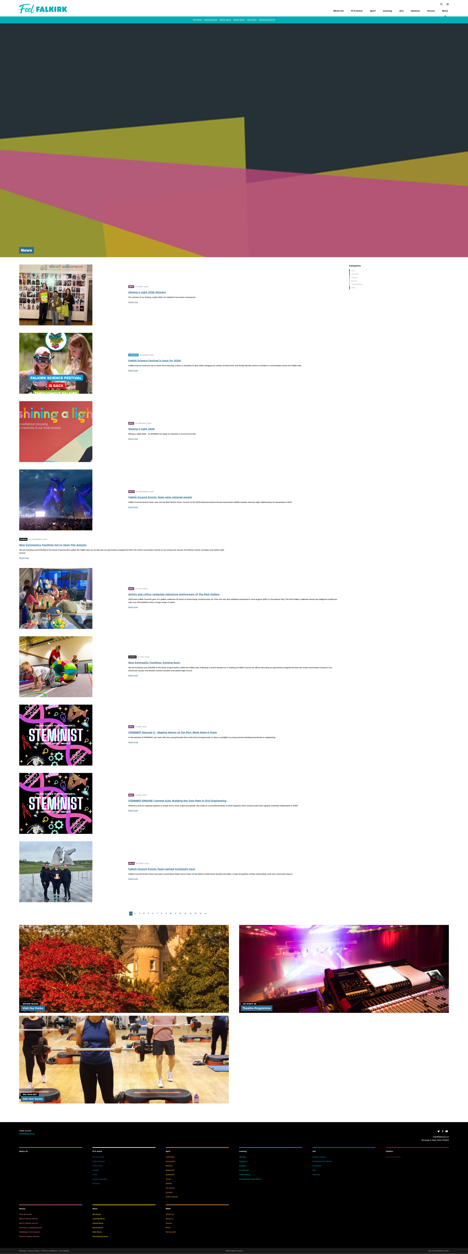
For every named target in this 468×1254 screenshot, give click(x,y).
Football (169, 1192)
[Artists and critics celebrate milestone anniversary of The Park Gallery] (70, 598)
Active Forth (97, 1166)
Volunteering (356, 284)
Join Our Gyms (98, 1157)
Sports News (239, 20)
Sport (373, 10)
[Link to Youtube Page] (446, 1131)
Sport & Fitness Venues (28, 1219)
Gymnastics (170, 1161)
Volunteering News (267, 20)
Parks (95, 1175)
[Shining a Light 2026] (70, 431)
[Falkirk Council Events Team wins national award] (70, 499)
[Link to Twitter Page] (439, 1131)
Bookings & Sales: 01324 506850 (435, 1140)
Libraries (415, 10)
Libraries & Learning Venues (30, 1228)
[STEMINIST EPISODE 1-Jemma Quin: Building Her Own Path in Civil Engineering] (70, 803)
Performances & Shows (322, 1161)
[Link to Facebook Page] (442, 1131)
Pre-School (170, 1188)
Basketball (170, 1175)
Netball (169, 1184)
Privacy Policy (33, 1251)
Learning (387, 10)
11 (175, 913)
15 (195, 913)
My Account (171, 1232)
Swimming (170, 1157)
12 (180, 913)
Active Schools (172, 1197)
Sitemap (22, 1251)
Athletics (169, 1166)
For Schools (244, 1170)
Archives (242, 1166)
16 (200, 913)
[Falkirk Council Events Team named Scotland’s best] (70, 871)
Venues (431, 10)
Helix (353, 288)
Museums (243, 1161)
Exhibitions (316, 1166)
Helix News (251, 20)
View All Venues (25, 1214)
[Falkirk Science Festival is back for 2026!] (70, 363)
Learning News (210, 20)
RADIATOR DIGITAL (441, 1251)
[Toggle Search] (441, 4)
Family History (244, 1175)
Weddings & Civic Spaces (29, 1232)
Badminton (170, 1170)
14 (190, 913)
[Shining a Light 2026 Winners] (70, 295)
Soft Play (96, 1184)
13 (185, 913)
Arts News (197, 20)
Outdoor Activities (100, 1179)
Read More (133, 507)
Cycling (95, 1170)
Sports (354, 281)
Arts (401, 10)
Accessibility (64, 1251)
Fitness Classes (99, 1161)
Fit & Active (357, 10)
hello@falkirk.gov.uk (441, 1137)
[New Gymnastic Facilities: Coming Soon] (70, 666)
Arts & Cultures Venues (28, 1223)
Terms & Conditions (49, 1251)
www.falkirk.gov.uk (27, 1134)
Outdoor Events (318, 1157)
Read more (133, 302)
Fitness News (225, 20)
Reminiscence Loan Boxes (250, 1179)
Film (314, 1170)
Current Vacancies (393, 1157)
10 (171, 913)
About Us (169, 1219)
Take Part (316, 1175)
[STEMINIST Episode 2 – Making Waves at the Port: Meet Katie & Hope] (70, 735)
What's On (338, 10)
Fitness (354, 277)
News (445, 10)
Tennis (168, 1179)
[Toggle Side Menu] (447, 4)
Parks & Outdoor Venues (29, 1236)
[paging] (205, 913)
